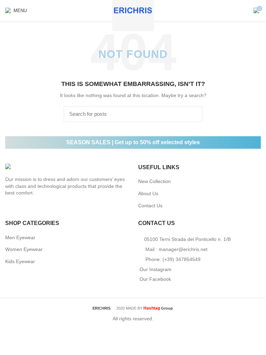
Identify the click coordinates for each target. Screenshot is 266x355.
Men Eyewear (20, 237)
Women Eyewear (24, 249)
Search (193, 114)
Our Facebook (155, 279)
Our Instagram (155, 269)
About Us (148, 193)
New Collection (154, 181)
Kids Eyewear (20, 261)
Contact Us (150, 205)
